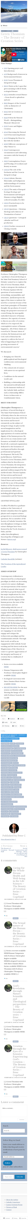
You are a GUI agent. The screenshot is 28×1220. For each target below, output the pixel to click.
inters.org (11, 539)
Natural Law (7, 780)
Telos (5, 811)
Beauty (20, 743)
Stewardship (7, 804)
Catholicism (7, 748)
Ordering (14, 782)
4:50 (5, 74)
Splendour (7, 799)
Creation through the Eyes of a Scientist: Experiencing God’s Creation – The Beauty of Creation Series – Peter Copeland (20, 1060)
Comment (21, 1119)
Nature (5, 782)
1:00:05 (6, 170)
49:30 (6, 144)
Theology (14, 811)
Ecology (6, 753)
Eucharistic (7, 763)
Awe (13, 743)
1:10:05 (6, 189)
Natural (17, 777)
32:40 (6, 118)
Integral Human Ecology (12, 772)
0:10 (5, 68)
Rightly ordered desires (12, 794)
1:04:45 (6, 178)
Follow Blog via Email (11, 1140)
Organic (6, 784)
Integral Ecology (9, 770)
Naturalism (19, 780)
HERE (6, 667)
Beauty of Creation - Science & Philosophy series (14, 735)
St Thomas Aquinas (10, 801)
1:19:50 (6, 209)
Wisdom (6, 816)
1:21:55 (6, 218)
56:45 (6, 150)
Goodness (6, 765)
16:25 (6, 80)
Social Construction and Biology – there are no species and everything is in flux (20, 851)
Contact (9, 1210)
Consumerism (20, 748)
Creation (6, 751)
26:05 (6, 95)
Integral (13, 767)
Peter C (16, 31)
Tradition (16, 814)
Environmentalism (10, 758)
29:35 (6, 112)
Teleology (20, 809)
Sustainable (21, 806)
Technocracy (8, 809)
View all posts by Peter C (8, 839)
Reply (16, 918)
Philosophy (7, 741)
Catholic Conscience (11, 738)
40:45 (6, 132)
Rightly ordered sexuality (13, 797)
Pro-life (6, 792)
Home (5, 767)
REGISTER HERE (11, 687)
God (16, 763)
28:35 (6, 103)
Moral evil (7, 777)
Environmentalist (10, 760)
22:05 (6, 86)
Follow (7, 1163)
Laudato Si (12, 775)
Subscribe (20, 1177)
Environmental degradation (14, 755)
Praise (18, 787)
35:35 (6, 126)
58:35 (6, 161)
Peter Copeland (14, 8)
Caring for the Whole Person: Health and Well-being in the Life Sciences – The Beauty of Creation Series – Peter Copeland (19, 882)
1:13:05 (6, 203)
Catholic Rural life (8, 559)
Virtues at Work (11, 1207)
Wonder (15, 816)
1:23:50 (6, 226)
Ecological (17, 751)
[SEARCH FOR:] (14, 1131)
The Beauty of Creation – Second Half (7, 848)
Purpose (15, 792)
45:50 (6, 138)
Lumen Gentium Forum (14, 1205)
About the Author (12, 1200)
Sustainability (8, 806)
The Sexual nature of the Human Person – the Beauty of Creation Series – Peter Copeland (19, 933)
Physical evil (8, 787)
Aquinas (6, 743)
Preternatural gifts (10, 789)
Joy (4, 775)
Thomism (6, 814)
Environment (18, 753)
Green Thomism (19, 765)
